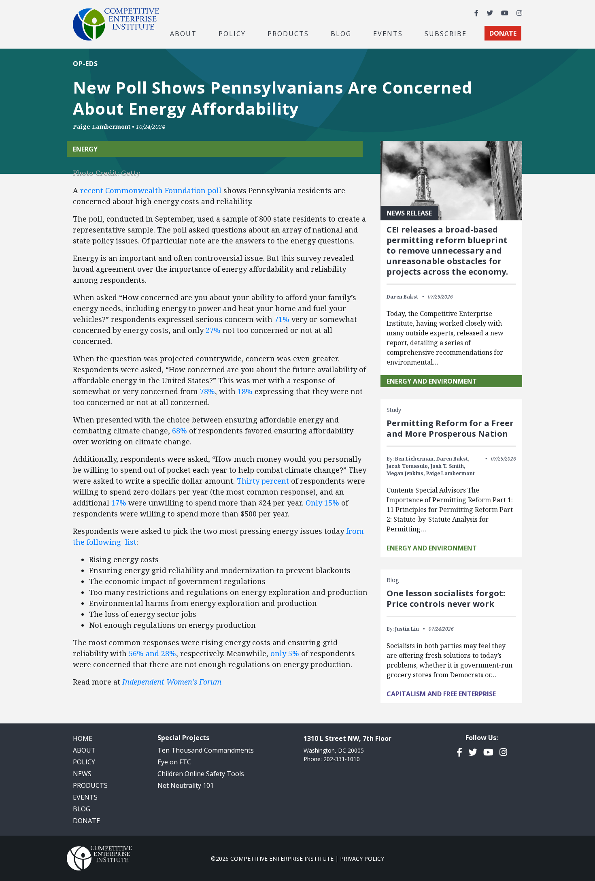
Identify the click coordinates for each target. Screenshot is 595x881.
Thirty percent (263, 481)
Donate (86, 820)
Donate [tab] (502, 33)
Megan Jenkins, (406, 473)
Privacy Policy (362, 858)
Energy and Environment (432, 381)
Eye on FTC (174, 761)
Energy (85, 149)
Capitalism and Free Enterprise (441, 693)
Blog (341, 33)
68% (179, 430)
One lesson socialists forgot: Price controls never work (446, 598)
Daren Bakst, (453, 458)
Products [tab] (288, 33)
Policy (84, 761)
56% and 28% (152, 653)
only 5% (285, 653)
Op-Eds (85, 63)
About (84, 750)
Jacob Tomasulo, (408, 466)
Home (82, 738)
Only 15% (322, 503)
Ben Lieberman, (415, 458)
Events (388, 33)
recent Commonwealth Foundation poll (150, 190)
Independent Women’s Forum (171, 682)
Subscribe (446, 33)
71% (281, 319)
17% (118, 503)
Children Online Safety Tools (200, 773)
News (82, 773)
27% (213, 330)
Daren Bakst (402, 296)
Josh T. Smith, (448, 466)
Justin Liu (407, 628)
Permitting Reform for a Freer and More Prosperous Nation (450, 428)
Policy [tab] (232, 33)
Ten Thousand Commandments (205, 750)
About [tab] (183, 33)
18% (246, 391)
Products (90, 785)
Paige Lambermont (101, 126)
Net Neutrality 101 (185, 785)
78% (207, 391)
